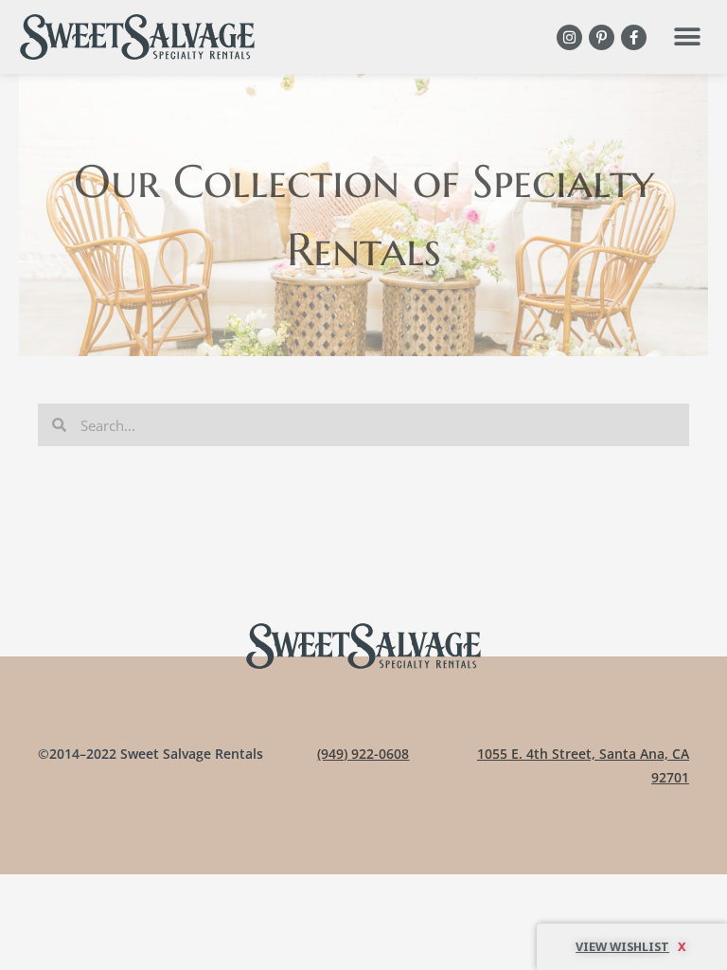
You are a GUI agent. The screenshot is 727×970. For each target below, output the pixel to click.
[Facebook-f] (634, 37)
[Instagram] (569, 37)
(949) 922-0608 (363, 754)
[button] (686, 37)
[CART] (632, 947)
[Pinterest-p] (601, 37)
